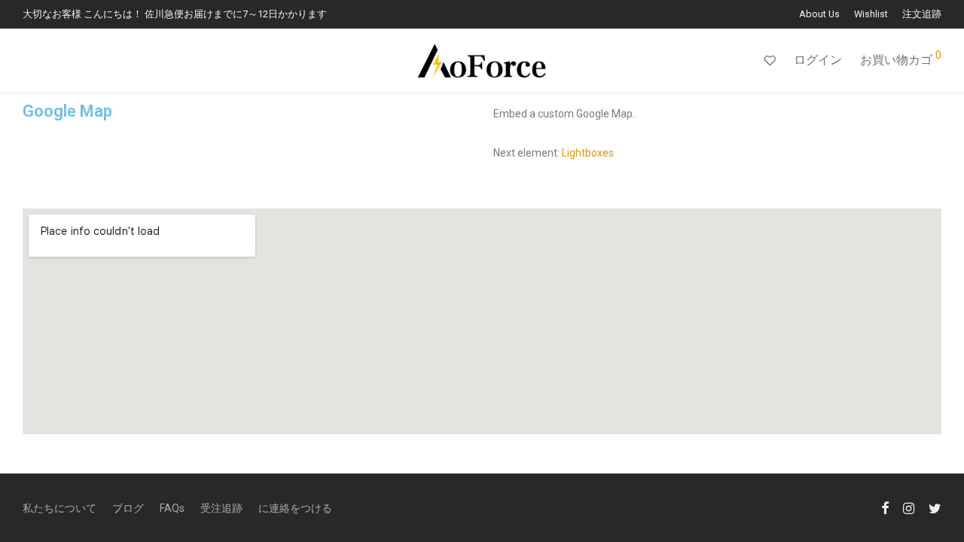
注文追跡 (921, 15)
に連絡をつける (295, 508)
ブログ (128, 508)
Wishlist (871, 15)
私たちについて (59, 508)
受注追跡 (221, 508)
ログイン (818, 60)
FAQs (172, 508)
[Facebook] (885, 507)
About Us (819, 15)
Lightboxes (588, 153)
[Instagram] (908, 507)
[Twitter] (935, 507)
